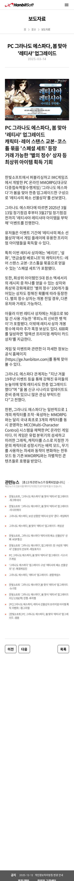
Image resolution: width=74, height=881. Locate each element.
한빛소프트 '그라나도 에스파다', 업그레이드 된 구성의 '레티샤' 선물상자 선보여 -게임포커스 (38, 547)
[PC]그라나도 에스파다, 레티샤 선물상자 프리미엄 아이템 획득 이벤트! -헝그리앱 (39, 606)
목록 (63, 649)
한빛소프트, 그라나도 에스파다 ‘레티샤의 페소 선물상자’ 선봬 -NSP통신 (38, 537)
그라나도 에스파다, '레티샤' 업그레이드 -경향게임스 (34, 575)
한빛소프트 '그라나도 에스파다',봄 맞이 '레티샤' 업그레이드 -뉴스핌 (38, 586)
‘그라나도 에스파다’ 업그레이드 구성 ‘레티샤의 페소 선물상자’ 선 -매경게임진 (38, 567)
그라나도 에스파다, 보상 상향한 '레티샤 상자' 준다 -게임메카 (39, 516)
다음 (24, 649)
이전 (11, 649)
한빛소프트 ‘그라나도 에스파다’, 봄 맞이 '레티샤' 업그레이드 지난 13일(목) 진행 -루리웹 (39, 596)
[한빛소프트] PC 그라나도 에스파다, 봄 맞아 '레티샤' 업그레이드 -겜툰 (38, 616)
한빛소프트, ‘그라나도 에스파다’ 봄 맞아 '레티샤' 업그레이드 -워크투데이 (39, 498)
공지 (13, 875)
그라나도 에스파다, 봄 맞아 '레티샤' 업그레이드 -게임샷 (36, 526)
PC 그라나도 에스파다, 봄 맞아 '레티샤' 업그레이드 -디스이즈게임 (38, 557)
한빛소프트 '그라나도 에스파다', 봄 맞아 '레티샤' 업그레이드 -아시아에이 (39, 508)
